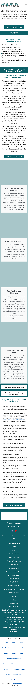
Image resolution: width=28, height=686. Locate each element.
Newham (5, 669)
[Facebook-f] (12, 531)
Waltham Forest (17, 674)
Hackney (5, 653)
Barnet (6, 642)
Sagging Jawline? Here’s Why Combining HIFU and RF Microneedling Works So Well (14, 620)
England (10, 638)
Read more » (14, 614)
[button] (25, 4)
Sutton (8, 674)
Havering (14, 653)
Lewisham (22, 664)
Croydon (16, 648)
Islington (22, 653)
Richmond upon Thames (18, 669)
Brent (13, 642)
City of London (6, 648)
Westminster (14, 680)
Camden (21, 642)
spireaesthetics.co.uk (19, 683)
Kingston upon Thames (9, 664)
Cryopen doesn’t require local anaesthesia (13, 419)
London (17, 638)
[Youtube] (16, 531)
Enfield (24, 648)
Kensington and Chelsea (14, 658)
